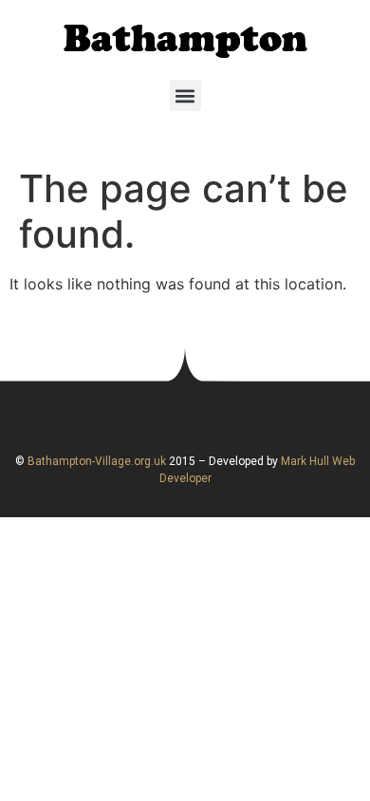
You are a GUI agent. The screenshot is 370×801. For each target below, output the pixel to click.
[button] (185, 95)
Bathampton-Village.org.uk (95, 461)
